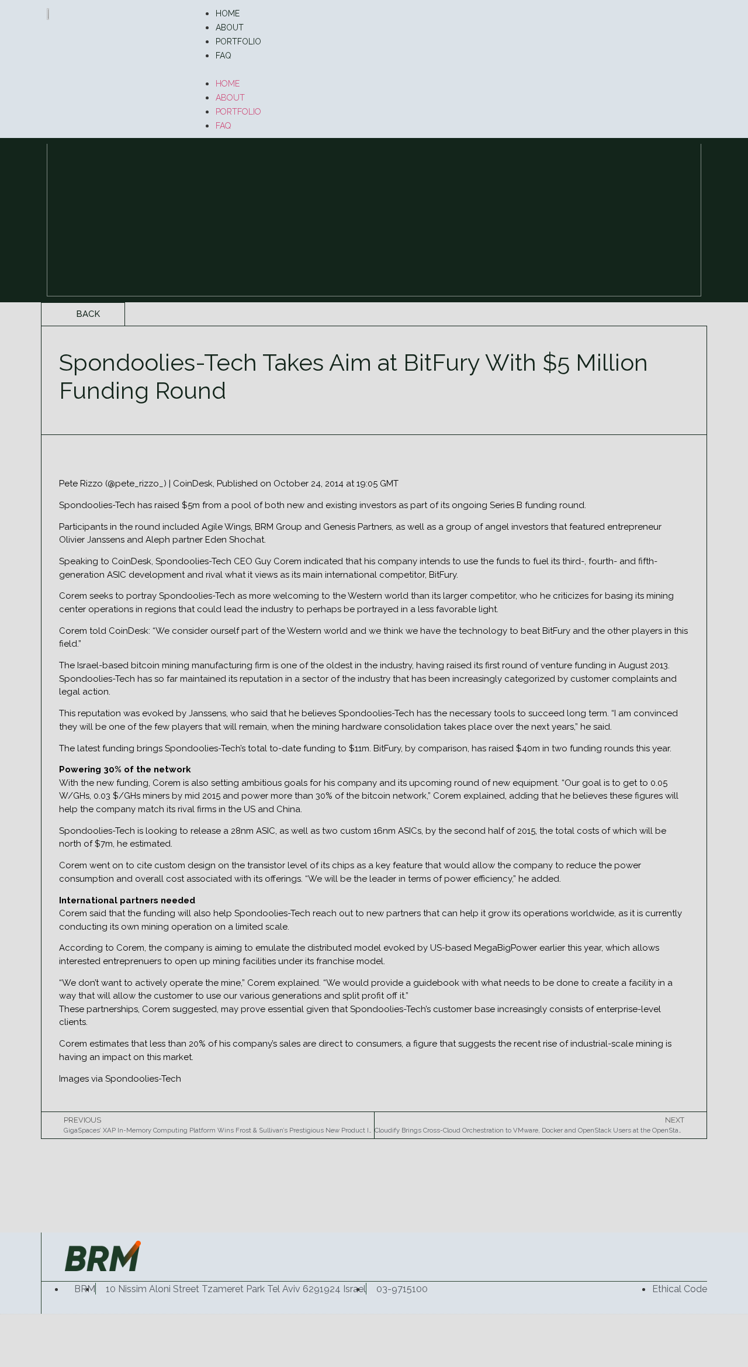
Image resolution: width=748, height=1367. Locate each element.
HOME (228, 13)
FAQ (223, 55)
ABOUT (230, 27)
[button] (446, 69)
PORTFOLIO (238, 41)
